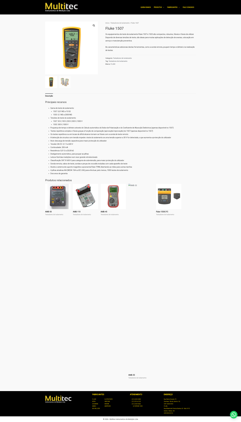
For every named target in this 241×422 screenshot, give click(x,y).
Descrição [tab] (49, 96)
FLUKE (113, 64)
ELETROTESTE (109, 399)
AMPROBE (108, 406)
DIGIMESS (95, 404)
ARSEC (94, 406)
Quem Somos (146, 7)
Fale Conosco (188, 7)
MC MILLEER (96, 408)
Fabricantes (172, 7)
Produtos (158, 7)
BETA (93, 401)
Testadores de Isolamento (120, 23)
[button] (94, 25)
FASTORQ (107, 401)
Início (107, 23)
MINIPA (107, 404)
